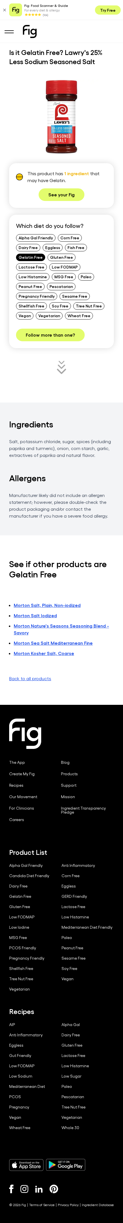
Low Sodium (20, 1076)
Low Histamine (33, 276)
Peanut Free (30, 286)
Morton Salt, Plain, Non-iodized (47, 605)
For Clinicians (21, 808)
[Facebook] (11, 1189)
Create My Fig (22, 774)
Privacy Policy (68, 1205)
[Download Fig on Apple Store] (26, 1165)
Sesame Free (74, 296)
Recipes (16, 785)
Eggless (52, 247)
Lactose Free (31, 267)
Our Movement (23, 797)
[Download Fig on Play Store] (65, 1165)
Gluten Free (61, 257)
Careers (16, 820)
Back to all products (30, 678)
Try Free (108, 10)
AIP (12, 1025)
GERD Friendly (74, 896)
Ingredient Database (98, 1205)
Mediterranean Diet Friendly (86, 927)
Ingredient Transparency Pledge (83, 810)
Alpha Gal (70, 1025)
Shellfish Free (31, 305)
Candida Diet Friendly (29, 876)
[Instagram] (24, 1189)
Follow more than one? (50, 335)
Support (68, 785)
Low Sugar (71, 1076)
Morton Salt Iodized (35, 615)
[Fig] (30, 31)
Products (69, 774)
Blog (65, 762)
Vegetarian (49, 315)
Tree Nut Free (89, 305)
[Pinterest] (53, 1189)
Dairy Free (28, 247)
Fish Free (76, 247)
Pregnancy (19, 1107)
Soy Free (60, 305)
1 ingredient (76, 173)
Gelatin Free (31, 257)
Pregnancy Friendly (37, 296)
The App (17, 762)
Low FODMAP (65, 267)
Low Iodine (19, 927)
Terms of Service (42, 1205)
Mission (68, 797)
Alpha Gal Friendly (36, 237)
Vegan (25, 315)
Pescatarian (61, 286)
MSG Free (63, 276)
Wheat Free (79, 315)
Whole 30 (70, 1128)
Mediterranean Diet (27, 1086)
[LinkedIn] (39, 1189)
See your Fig (61, 194)
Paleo (86, 276)
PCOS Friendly (22, 948)
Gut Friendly (20, 1056)
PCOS (15, 1097)
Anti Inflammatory (78, 865)
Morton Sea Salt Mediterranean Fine (53, 643)
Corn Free (69, 237)
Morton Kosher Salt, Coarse (44, 653)
